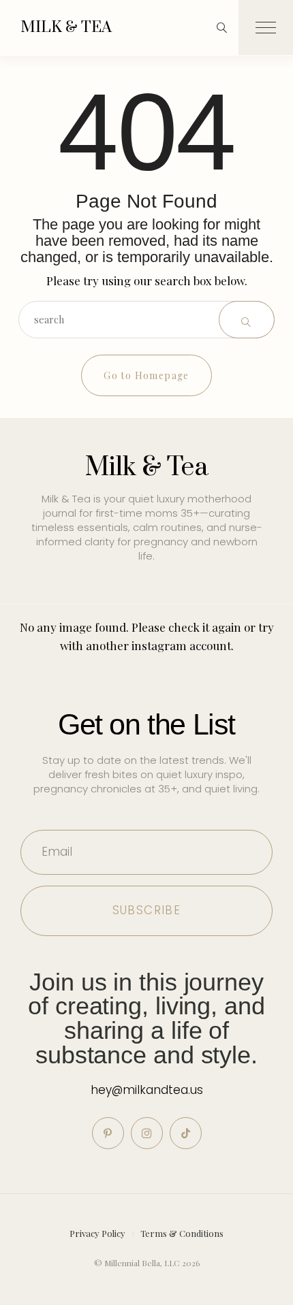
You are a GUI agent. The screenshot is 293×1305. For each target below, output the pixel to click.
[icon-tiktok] (186, 1133)
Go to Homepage (146, 375)
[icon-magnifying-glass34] (222, 27)
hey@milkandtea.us (147, 1090)
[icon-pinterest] (108, 1133)
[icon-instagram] (147, 1133)
